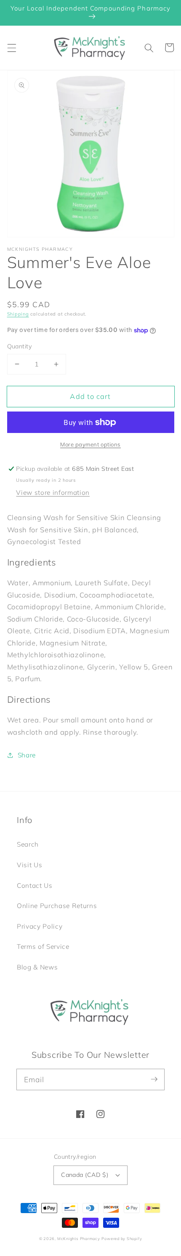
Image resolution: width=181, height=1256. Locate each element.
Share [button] (27, 755)
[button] (11, 47)
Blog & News (37, 967)
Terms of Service (43, 947)
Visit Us (29, 865)
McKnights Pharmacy (78, 1238)
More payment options (90, 444)
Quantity (19, 346)
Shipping (18, 314)
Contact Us (35, 886)
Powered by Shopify (121, 1238)
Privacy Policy (39, 926)
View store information (53, 493)
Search (28, 844)
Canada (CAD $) (84, 1175)
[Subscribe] (154, 1079)
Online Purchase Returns (57, 906)
